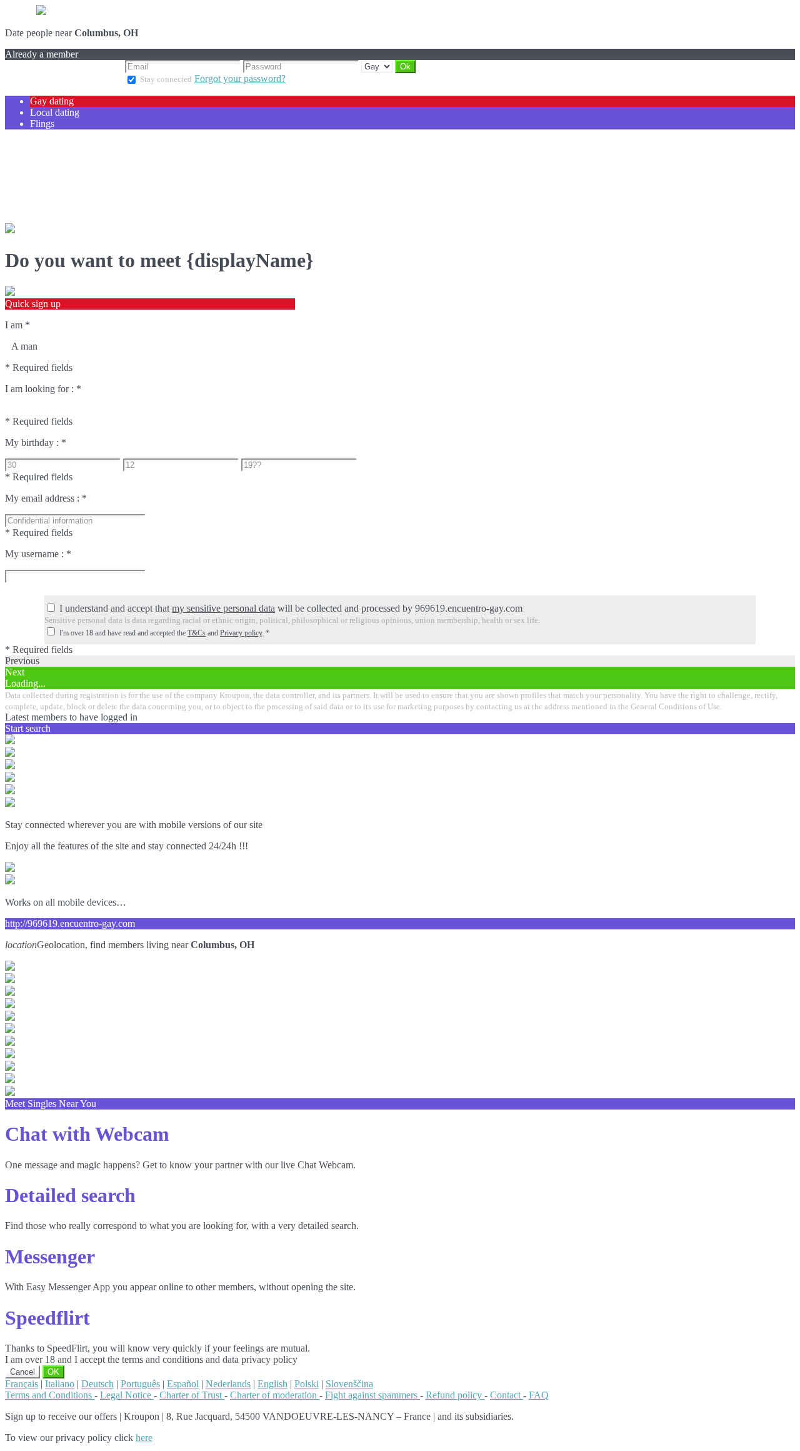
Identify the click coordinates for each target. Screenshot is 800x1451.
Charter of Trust (191, 1395)
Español (183, 1383)
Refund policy (455, 1395)
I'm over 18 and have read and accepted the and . (164, 633)
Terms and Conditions (49, 1395)
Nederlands (228, 1383)
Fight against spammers (372, 1395)
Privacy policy (241, 633)
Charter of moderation (274, 1395)
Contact (506, 1395)
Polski (306, 1383)
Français (21, 1383)
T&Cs (197, 633)
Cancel (22, 1372)
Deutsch (97, 1383)
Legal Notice (127, 1395)
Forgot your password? (240, 78)
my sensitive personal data (223, 608)
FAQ (539, 1395)
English (273, 1383)
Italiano (59, 1383)
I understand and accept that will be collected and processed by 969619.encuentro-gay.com (290, 608)
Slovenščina (349, 1383)
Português (140, 1383)
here (144, 1437)
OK (53, 1372)
